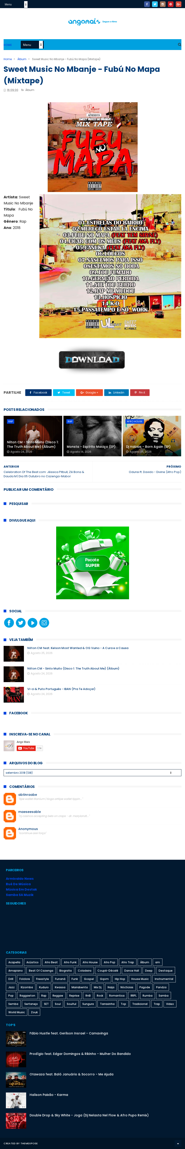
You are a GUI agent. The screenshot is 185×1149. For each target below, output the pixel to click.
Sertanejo (31, 1004)
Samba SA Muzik (20, 895)
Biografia (65, 971)
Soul (58, 1004)
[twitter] (155, 4)
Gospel (89, 979)
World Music (16, 1012)
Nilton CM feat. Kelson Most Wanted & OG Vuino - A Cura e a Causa (77, 648)
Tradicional (140, 1004)
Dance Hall (131, 971)
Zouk (34, 1012)
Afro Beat (51, 962)
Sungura (88, 1004)
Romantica (117, 995)
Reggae (58, 995)
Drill (10, 979)
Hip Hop (120, 979)
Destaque (166, 971)
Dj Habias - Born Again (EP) (148, 446)
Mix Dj (98, 987)
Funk (75, 979)
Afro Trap (127, 962)
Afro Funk (70, 962)
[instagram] (163, 4)
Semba (13, 1004)
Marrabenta (80, 987)
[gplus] (178, 4)
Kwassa (60, 987)
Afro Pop (109, 962)
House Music (140, 979)
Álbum (21, 59)
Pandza (161, 987)
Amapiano (15, 971)
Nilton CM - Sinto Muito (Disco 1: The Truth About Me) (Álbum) (32, 444)
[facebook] (147, 4)
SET (46, 1004)
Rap (10, 421)
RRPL (133, 995)
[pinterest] (170, 4)
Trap (157, 1004)
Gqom (104, 979)
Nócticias (126, 987)
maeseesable (29, 812)
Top (123, 1004)
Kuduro (44, 987)
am (157, 962)
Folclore (24, 979)
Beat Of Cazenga (41, 971)
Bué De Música (18, 884)
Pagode (144, 987)
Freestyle (42, 979)
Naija (111, 987)
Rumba (148, 995)
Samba (164, 995)
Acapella (14, 962)
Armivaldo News (20, 878)
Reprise (74, 995)
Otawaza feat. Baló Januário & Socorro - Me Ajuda (71, 1074)
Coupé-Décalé (107, 971)
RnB (88, 995)
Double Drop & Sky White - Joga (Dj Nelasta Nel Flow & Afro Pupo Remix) (89, 1115)
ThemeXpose (29, 1143)
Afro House (135, 421)
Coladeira (84, 971)
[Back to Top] (178, 1143)
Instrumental (164, 979)
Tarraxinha (107, 1004)
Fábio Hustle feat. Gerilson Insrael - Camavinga (69, 1033)
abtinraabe (27, 795)
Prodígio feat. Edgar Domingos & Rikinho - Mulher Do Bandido (80, 1054)
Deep (149, 971)
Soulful (71, 1004)
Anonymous (28, 829)
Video (170, 1004)
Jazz (11, 987)
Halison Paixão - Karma (49, 1094)
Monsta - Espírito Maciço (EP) (91, 446)
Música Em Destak (21, 889)
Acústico (32, 962)
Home (8, 45)
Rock (100, 995)
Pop (11, 995)
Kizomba (27, 987)
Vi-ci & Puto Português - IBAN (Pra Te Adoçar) (61, 689)
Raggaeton (27, 995)
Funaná (60, 979)
